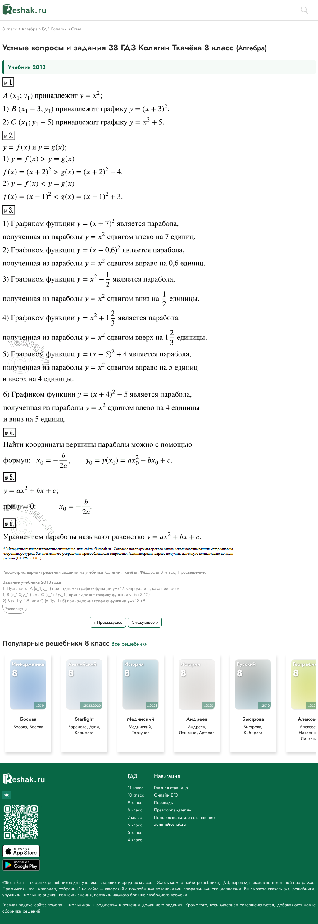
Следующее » (145, 622)
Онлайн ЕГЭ (166, 795)
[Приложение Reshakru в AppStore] (21, 855)
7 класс (135, 817)
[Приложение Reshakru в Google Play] (21, 868)
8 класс (135, 810)
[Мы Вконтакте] (6, 795)
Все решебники (129, 643)
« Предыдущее (107, 622)
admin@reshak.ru (170, 824)
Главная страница (171, 787)
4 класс (135, 840)
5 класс (135, 832)
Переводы (164, 802)
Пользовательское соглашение (184, 817)
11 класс (135, 787)
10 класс (136, 795)
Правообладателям (173, 810)
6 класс (135, 825)
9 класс (135, 802)
